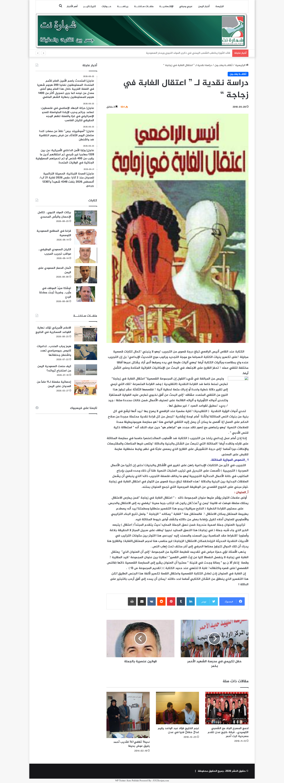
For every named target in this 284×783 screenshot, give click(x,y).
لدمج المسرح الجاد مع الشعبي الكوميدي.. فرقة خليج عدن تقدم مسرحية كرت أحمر (228, 732)
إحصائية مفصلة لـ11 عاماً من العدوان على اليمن (54, 384)
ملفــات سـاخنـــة (143, 6)
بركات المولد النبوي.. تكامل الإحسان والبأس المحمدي (54, 214)
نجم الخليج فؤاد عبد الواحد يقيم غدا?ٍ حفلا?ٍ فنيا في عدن (178, 730)
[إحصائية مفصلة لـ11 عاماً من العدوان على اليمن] (85, 388)
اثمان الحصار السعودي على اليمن (54, 270)
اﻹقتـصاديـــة (166, 6)
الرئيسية (240, 65)
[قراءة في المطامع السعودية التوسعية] (85, 237)
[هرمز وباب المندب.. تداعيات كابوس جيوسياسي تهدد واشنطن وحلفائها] (85, 352)
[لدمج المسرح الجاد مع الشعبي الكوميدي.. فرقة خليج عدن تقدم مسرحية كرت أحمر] (226, 708)
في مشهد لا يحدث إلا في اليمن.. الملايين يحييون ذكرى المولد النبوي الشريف (186, 53)
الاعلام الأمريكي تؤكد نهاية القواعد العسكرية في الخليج (53, 330)
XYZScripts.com (161, 781)
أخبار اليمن (204, 6)
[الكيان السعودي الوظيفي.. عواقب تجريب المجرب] (85, 255)
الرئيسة (219, 6)
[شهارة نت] (142, 31)
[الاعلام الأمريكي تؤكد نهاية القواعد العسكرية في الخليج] (85, 333)
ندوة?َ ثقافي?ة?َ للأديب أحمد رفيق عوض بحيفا (131, 744)
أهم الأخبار (72, 6)
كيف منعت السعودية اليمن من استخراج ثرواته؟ (54, 368)
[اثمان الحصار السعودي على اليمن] (85, 275)
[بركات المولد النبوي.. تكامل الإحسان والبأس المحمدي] (85, 218)
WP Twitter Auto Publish (127, 781)
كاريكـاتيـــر (89, 6)
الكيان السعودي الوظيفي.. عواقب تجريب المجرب (54, 251)
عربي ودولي (185, 6)
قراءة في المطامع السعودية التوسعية (54, 233)
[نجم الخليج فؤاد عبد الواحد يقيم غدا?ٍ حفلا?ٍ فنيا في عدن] (177, 708)
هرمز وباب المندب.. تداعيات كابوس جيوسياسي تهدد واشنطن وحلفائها (54, 350)
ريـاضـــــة (122, 6)
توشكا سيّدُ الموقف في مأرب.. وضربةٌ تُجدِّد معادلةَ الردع (55, 292)
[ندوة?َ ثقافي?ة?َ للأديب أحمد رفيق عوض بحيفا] (128, 715)
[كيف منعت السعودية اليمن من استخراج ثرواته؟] (85, 369)
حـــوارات (106, 6)
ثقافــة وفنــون (223, 65)
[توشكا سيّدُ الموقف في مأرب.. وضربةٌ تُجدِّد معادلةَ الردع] (85, 294)
